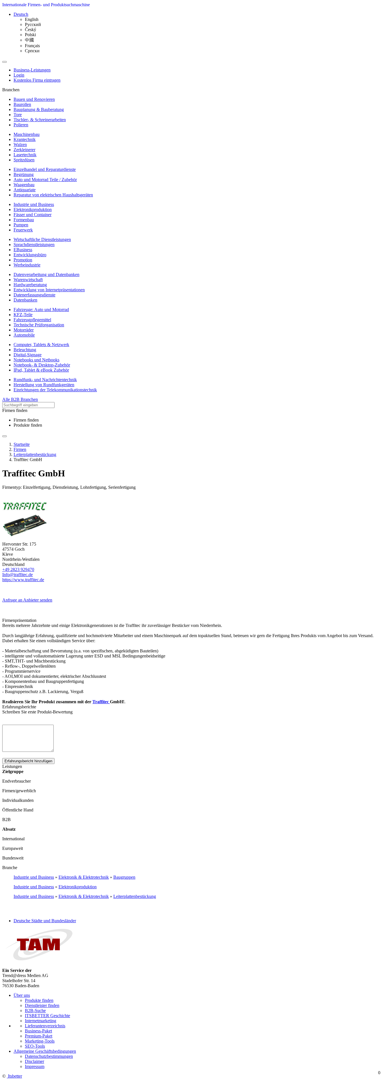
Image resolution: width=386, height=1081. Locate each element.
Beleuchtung (25, 349)
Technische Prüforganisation (39, 324)
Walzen (20, 144)
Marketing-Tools (40, 1041)
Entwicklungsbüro (30, 254)
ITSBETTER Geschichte (47, 1015)
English (31, 19)
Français (32, 45)
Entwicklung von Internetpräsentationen (49, 289)
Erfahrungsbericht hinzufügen (28, 761)
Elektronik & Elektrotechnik (83, 877)
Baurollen (22, 104)
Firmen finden (26, 420)
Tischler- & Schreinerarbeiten (40, 119)
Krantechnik (25, 139)
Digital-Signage (28, 354)
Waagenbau (24, 184)
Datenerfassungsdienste (34, 294)
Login (19, 75)
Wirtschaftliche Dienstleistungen (42, 239)
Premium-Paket (38, 1036)
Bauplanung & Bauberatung (39, 109)
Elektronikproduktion (33, 209)
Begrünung (24, 174)
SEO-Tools (35, 1046)
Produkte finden (28, 425)
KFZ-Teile (23, 314)
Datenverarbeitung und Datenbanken (46, 274)
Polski (30, 34)
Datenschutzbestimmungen (49, 1056)
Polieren (21, 124)
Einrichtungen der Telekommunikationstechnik (55, 389)
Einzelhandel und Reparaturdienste (45, 169)
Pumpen (21, 224)
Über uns (22, 995)
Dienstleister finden (42, 1005)
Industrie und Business (34, 204)
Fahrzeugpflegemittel (32, 319)
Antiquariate (25, 189)
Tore (18, 114)
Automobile (24, 335)
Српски (32, 50)
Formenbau (24, 219)
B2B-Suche (35, 1010)
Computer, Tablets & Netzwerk (41, 344)
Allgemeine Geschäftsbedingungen (45, 1051)
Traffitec (101, 701)
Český (30, 29)
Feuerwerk (23, 229)
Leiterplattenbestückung (134, 896)
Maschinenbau (27, 134)
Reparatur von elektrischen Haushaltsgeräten (53, 194)
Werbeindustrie (27, 264)
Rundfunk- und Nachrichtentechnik (45, 379)
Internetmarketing (40, 1020)
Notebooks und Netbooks (36, 359)
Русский (33, 24)
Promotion (23, 259)
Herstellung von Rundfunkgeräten (44, 384)
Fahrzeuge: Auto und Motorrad (41, 309)
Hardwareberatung (30, 284)
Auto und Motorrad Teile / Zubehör (45, 179)
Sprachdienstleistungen (34, 244)
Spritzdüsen (24, 159)
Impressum (34, 1066)
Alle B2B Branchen (20, 399)
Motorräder (24, 329)
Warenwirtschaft (28, 279)
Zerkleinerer (24, 149)
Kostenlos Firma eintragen (37, 80)
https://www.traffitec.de (23, 579)
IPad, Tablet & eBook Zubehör (41, 370)
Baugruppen (124, 877)
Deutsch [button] (21, 14)
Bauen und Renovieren (34, 99)
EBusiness (23, 249)
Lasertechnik (25, 154)
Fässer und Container (32, 214)
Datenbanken (25, 300)
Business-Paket (38, 1030)
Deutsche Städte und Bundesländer (45, 920)
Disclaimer (34, 1061)
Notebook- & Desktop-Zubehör (42, 364)
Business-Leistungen (32, 70)
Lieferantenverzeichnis (45, 1025)
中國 (29, 40)
